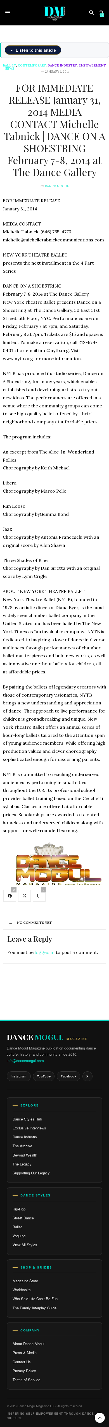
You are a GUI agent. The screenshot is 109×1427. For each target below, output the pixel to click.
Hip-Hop (19, 1209)
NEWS (9, 68)
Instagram (19, 1076)
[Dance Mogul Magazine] (54, 12)
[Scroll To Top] (100, 1418)
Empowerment (92, 65)
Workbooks (22, 1289)
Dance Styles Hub (27, 1119)
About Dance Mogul (28, 1343)
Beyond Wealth (25, 1155)
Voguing (19, 1235)
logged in (44, 952)
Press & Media (25, 1352)
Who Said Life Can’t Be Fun (35, 1298)
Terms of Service (26, 1379)
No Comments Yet (34, 922)
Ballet (9, 65)
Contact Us (22, 1361)
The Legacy (22, 1164)
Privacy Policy (24, 1370)
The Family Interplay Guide (34, 1307)
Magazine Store (25, 1280)
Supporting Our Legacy (31, 1173)
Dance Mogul (57, 186)
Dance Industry (62, 65)
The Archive (22, 1145)
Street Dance (23, 1218)
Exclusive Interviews (29, 1128)
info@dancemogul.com (25, 1060)
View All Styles (25, 1244)
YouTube (44, 1076)
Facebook (68, 1076)
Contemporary (32, 65)
